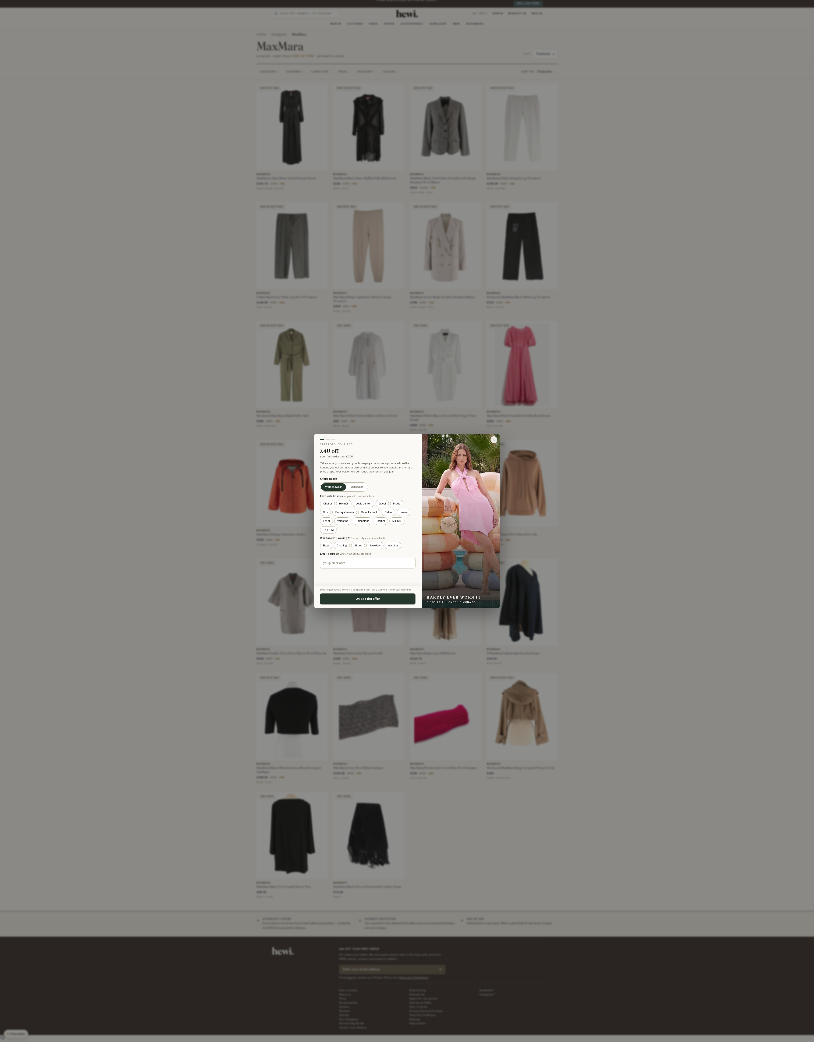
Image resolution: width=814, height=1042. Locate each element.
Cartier (381, 521)
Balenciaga (362, 521)
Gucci (382, 503)
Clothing (342, 545)
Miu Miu (396, 521)
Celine (388, 512)
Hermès (343, 503)
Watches (393, 545)
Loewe (403, 512)
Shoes (358, 545)
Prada (396, 503)
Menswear (357, 486)
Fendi (326, 521)
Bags (326, 545)
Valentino (342, 521)
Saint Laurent (369, 512)
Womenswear (333, 486)
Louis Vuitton (363, 503)
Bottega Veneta (344, 512)
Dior (325, 512)
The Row (328, 529)
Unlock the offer (368, 598)
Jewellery (375, 545)
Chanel (327, 503)
